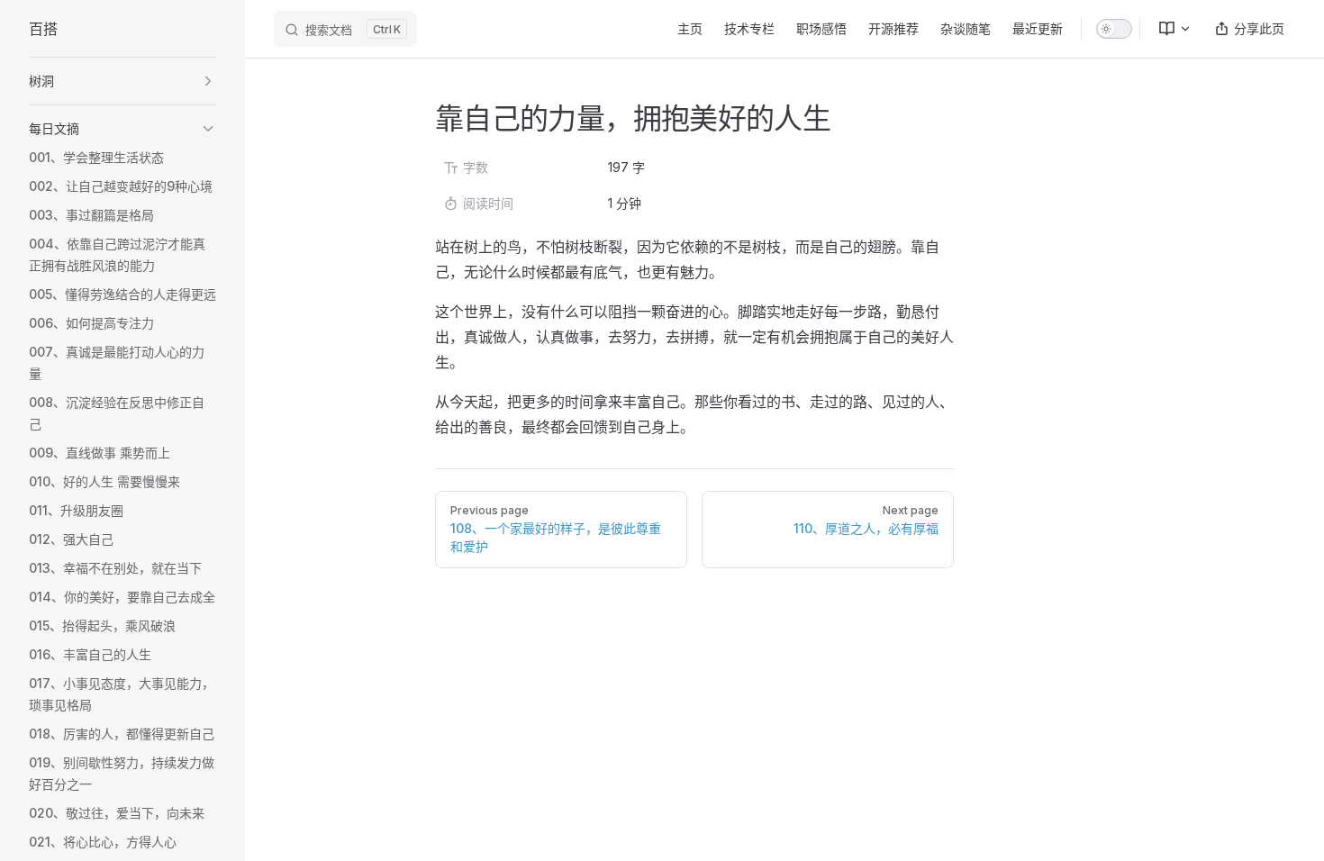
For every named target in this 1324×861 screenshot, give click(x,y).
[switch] (1114, 29)
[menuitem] (1167, 29)
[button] (122, 81)
